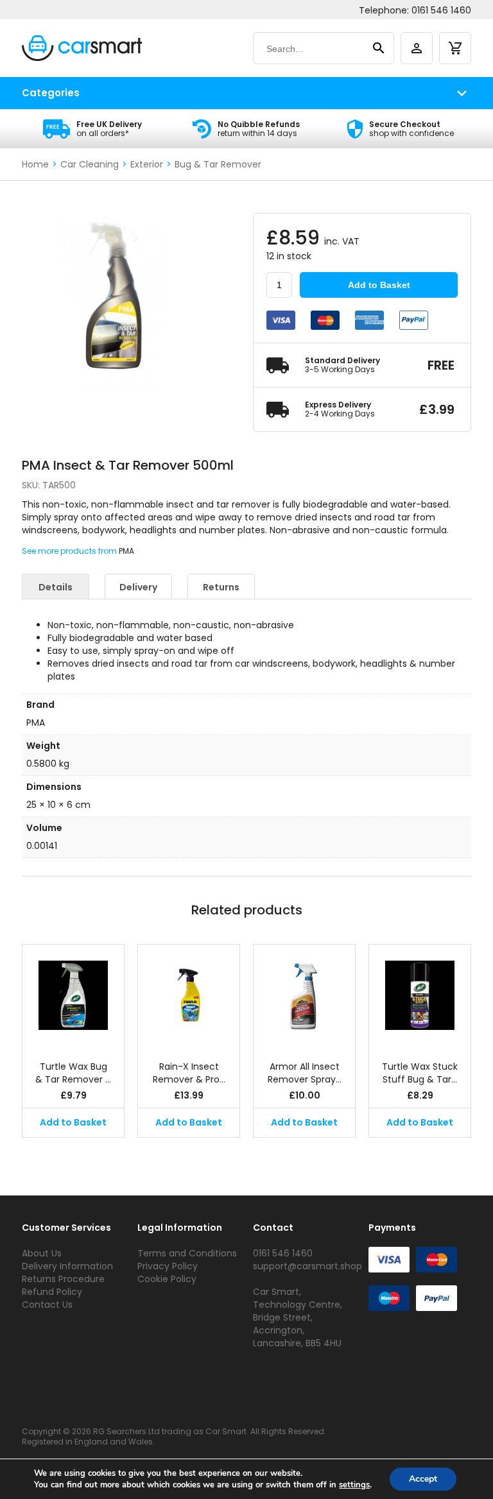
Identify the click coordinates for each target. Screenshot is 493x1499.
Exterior (146, 164)
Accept (423, 1479)
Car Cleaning (89, 164)
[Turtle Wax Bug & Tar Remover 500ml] (73, 996)
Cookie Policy (166, 1278)
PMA (126, 550)
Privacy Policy (167, 1266)
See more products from (70, 550)
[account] (417, 48)
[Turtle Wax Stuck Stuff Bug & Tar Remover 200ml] (420, 996)
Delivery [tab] (138, 587)
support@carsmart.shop (307, 1266)
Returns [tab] (221, 587)
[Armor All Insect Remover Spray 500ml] (304, 996)
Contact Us (47, 1304)
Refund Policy (52, 1291)
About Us (42, 1253)
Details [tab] (56, 587)
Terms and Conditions (187, 1253)
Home (35, 164)
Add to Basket (379, 285)
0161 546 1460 (441, 10)
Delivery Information (67, 1266)
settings (354, 1485)
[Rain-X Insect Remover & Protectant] (188, 996)
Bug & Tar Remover (218, 164)
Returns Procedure (63, 1278)
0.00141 (41, 845)
